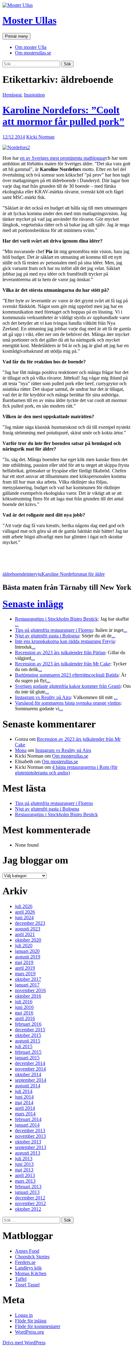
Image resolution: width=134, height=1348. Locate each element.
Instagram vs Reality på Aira (43, 697)
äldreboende (14, 574)
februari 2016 (28, 1024)
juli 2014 (23, 1091)
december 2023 (30, 923)
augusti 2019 (27, 956)
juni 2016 (24, 1007)
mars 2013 (25, 1181)
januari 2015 (27, 1057)
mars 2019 (25, 973)
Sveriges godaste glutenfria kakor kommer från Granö (68, 686)
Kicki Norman (40, 137)
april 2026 (25, 912)
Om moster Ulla (30, 47)
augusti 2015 (27, 1040)
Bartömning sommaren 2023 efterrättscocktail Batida (66, 675)
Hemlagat (12, 94)
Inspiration (34, 94)
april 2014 (25, 1108)
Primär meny (16, 36)
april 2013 (25, 1175)
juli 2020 (23, 945)
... (17, 624)
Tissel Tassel (27, 1284)
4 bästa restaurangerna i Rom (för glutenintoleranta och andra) (66, 769)
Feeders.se (25, 1262)
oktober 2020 (28, 940)
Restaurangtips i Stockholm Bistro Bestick (56, 619)
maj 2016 (24, 1012)
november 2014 (30, 1068)
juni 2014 (24, 1097)
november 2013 (30, 1136)
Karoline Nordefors (60, 574)
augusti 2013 (27, 1153)
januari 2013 (27, 1192)
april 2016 (25, 1018)
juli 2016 (23, 1001)
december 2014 (30, 1063)
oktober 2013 (28, 1141)
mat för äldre (92, 574)
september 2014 (30, 1080)
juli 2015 (23, 1046)
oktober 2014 (28, 1074)
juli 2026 (23, 906)
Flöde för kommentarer (37, 1326)
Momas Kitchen (30, 1273)
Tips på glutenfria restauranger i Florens (54, 630)
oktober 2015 (28, 1035)
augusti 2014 (27, 1085)
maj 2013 (24, 1169)
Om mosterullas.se (33, 52)
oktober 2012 (28, 1209)
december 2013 (30, 1130)
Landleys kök (28, 1267)
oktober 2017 (28, 979)
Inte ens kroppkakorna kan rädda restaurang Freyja (65, 641)
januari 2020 (27, 951)
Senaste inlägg (32, 603)
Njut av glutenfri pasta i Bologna (47, 635)
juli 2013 (23, 1158)
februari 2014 (28, 1119)
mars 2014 (25, 1113)
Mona (20, 750)
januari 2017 (27, 984)
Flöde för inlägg (30, 1320)
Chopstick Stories (32, 1256)
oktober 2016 (28, 996)
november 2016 (30, 990)
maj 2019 (24, 962)
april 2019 (25, 968)
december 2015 (30, 1029)
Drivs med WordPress (23, 1342)
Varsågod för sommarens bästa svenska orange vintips (68, 703)
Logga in (24, 1315)
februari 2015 (28, 1052)
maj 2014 (24, 1102)
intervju (33, 574)
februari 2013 (28, 1186)
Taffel (20, 1279)
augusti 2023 (27, 928)
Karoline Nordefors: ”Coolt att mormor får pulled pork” (63, 115)
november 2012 (30, 1203)
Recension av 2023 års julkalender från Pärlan (60, 652)
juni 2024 (24, 917)
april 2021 (25, 934)
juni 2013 (24, 1164)
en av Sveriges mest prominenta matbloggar (63, 158)
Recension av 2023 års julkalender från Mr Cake (62, 663)
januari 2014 (27, 1125)
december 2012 (30, 1197)
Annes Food (27, 1251)
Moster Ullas (29, 20)
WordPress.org (29, 1332)
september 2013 (30, 1147)
